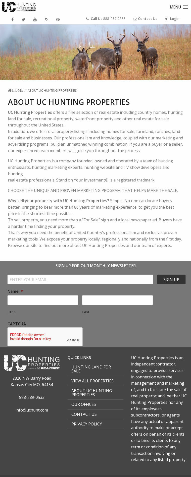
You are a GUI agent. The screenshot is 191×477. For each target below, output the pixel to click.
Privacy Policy (86, 424)
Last (85, 311)
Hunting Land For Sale (91, 369)
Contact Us (84, 414)
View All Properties (92, 381)
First (11, 311)
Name (15, 291)
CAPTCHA (16, 324)
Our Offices (83, 404)
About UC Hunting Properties (91, 392)
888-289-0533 (108, 18)
